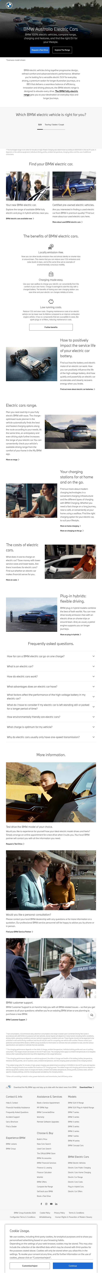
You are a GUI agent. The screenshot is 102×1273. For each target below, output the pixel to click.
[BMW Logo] (9, 5)
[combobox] (92, 1015)
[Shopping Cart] (79, 5)
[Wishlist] (85, 5)
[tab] (40, 125)
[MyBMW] (74, 5)
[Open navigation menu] (92, 5)
